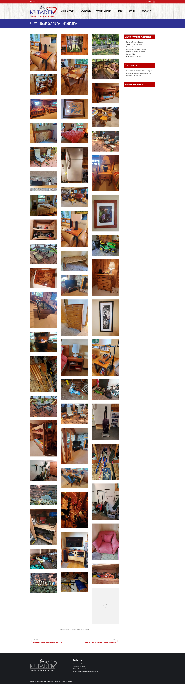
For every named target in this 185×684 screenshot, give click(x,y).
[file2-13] (74, 229)
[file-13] (74, 478)
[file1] (74, 582)
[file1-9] (43, 109)
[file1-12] (43, 342)
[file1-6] (105, 69)
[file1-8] (105, 93)
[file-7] (43, 406)
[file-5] (74, 389)
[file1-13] (43, 133)
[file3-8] (43, 310)
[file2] (43, 470)
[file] (43, 52)
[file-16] (74, 550)
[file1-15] (74, 133)
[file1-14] (74, 77)
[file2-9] (74, 197)
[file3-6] (43, 278)
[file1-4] (105, 44)
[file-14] (74, 357)
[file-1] (105, 462)
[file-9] (105, 422)
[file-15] (105, 542)
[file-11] (74, 44)
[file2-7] (105, 173)
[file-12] (74, 446)
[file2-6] (74, 165)
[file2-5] (43, 157)
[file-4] (43, 374)
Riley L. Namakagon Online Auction (75, 629)
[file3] (74, 510)
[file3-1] (105, 245)
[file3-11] (105, 357)
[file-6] (105, 389)
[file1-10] (74, 109)
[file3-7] (74, 285)
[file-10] (43, 438)
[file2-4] (105, 141)
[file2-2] (43, 559)
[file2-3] (43, 583)
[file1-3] (43, 527)
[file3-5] (105, 277)
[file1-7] (43, 84)
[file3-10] (105, 317)
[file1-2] (105, 501)
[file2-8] (43, 181)
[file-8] (74, 414)
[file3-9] (74, 317)
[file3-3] (43, 254)
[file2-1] (105, 574)
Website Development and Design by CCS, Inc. (59, 681)
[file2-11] (43, 205)
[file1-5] (105, 606)
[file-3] (43, 230)
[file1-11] (105, 117)
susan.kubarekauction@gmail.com (88, 671)
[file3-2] (43, 495)
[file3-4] (74, 261)
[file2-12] (105, 213)
